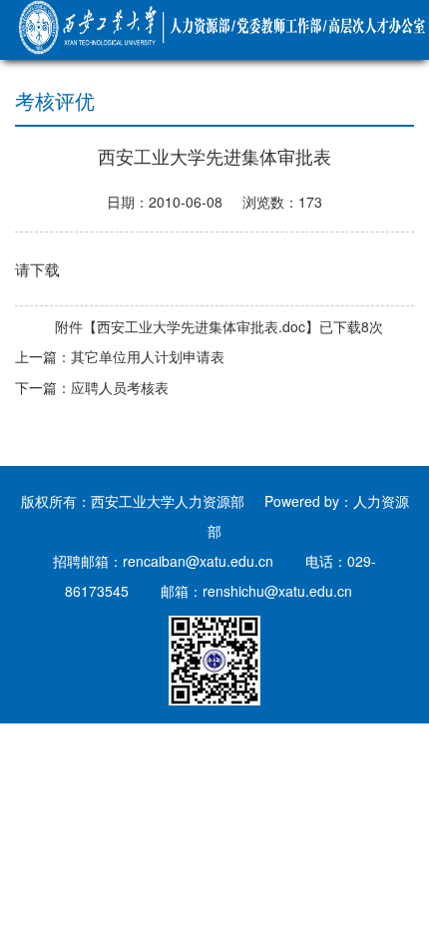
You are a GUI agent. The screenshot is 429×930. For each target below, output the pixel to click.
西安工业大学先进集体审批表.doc (201, 326)
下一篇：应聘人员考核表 (92, 387)
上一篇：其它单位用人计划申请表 (119, 356)
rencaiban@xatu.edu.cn (198, 561)
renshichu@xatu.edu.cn (277, 591)
